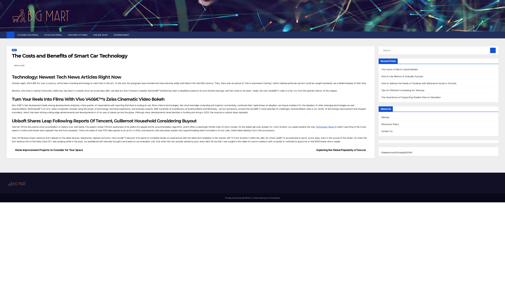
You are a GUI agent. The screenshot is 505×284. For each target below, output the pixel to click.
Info (14, 50)
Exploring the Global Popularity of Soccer (341, 150)
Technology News (325, 127)
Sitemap (385, 117)
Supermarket (121, 35)
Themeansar (274, 198)
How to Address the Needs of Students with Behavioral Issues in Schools (418, 83)
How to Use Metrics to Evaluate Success (402, 76)
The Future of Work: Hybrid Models (399, 69)
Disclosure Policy (390, 124)
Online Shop (100, 35)
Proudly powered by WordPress (238, 198)
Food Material (53, 35)
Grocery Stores (77, 35)
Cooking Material (28, 35)
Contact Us (387, 131)
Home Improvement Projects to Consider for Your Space (49, 150)
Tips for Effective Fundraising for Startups (403, 90)
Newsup (262, 198)
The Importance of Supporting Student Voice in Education (411, 97)
